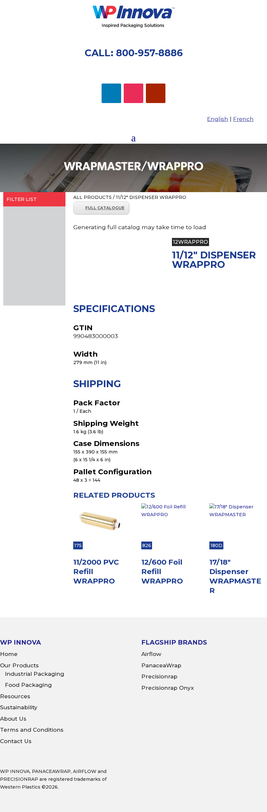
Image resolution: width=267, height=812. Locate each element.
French (243, 118)
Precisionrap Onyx (167, 688)
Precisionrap (159, 676)
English (217, 118)
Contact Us (16, 741)
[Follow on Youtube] (155, 93)
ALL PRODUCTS (92, 197)
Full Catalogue (104, 207)
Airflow (151, 654)
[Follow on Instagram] (133, 93)
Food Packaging (28, 685)
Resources (15, 696)
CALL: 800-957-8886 (134, 53)
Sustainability (18, 707)
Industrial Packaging (34, 674)
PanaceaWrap (161, 665)
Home (9, 654)
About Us (13, 718)
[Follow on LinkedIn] (111, 93)
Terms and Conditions (31, 730)
